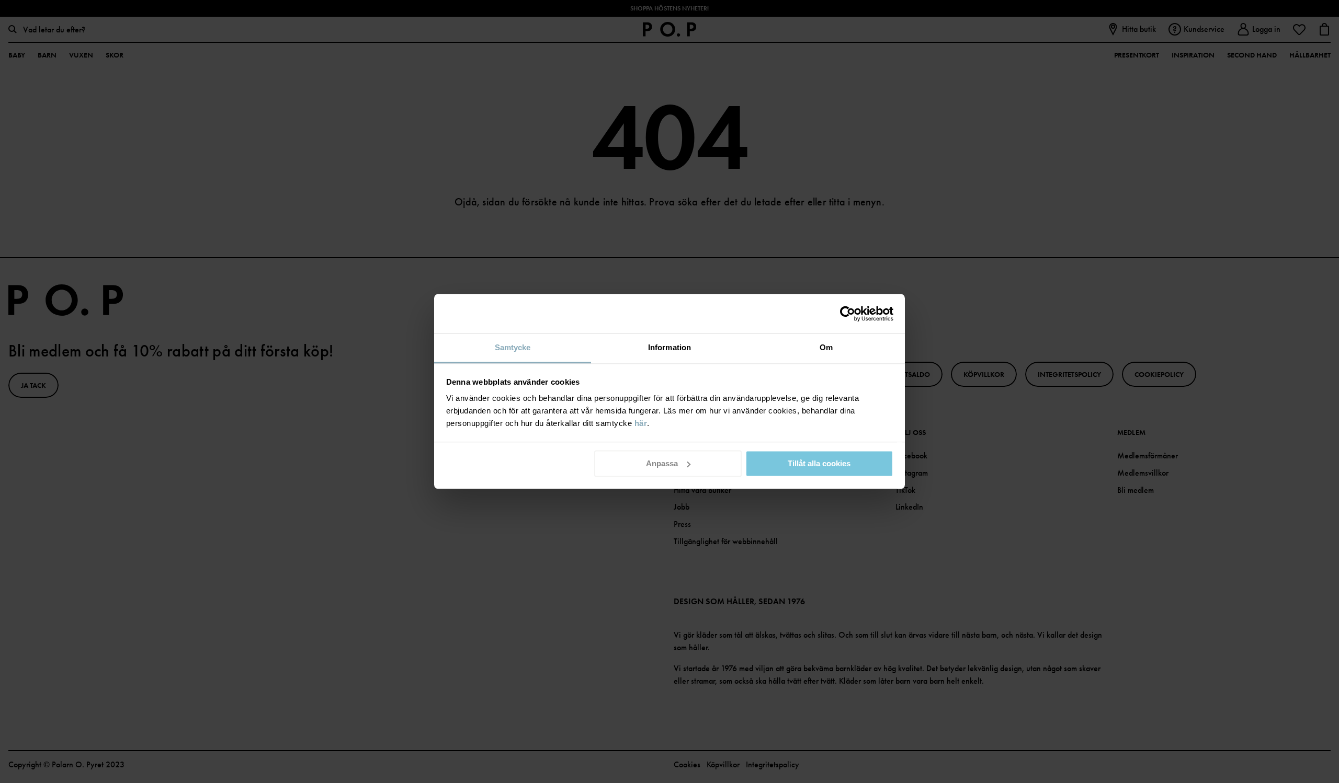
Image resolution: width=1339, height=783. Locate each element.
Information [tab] (669, 347)
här (641, 423)
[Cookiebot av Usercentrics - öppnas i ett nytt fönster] (847, 313)
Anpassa (662, 463)
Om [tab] (826, 347)
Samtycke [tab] (513, 347)
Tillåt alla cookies (819, 463)
